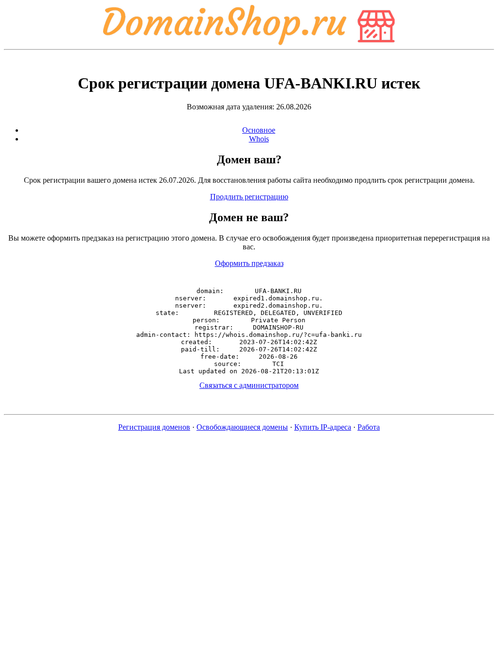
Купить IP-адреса (322, 427)
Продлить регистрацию (249, 196)
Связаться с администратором (249, 385)
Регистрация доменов (154, 427)
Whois (259, 139)
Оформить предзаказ (249, 263)
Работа (368, 427)
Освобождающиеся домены (242, 427)
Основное (258, 130)
